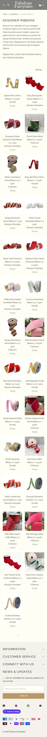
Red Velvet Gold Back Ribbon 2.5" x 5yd (12, 382)
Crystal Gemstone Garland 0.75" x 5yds (12, 617)
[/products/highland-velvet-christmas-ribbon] (34, 245)
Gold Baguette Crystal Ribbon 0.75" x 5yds (34, 382)
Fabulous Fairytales (17, 732)
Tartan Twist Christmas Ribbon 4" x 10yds (12, 260)
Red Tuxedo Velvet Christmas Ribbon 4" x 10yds (12, 578)
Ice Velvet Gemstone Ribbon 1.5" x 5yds (34, 301)
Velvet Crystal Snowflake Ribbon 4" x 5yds (34, 221)
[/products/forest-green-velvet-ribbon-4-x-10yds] (34, 123)
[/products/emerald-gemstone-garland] (34, 483)
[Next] (28, 634)
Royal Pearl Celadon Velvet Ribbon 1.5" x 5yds (34, 578)
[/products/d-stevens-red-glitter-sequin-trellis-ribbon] (12, 521)
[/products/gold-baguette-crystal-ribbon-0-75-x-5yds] (34, 368)
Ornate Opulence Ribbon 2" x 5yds (12, 460)
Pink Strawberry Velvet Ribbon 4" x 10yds (34, 341)
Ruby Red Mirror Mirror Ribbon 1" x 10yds (34, 178)
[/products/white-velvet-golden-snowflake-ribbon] (12, 286)
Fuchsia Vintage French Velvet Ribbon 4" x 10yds (34, 421)
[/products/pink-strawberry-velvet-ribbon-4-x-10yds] (34, 327)
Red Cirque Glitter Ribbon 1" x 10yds (34, 460)
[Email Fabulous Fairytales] (41, 705)
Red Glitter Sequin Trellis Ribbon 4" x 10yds (12, 537)
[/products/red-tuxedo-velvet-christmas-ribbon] (12, 562)
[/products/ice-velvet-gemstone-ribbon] (34, 286)
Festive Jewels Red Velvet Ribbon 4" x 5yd (12, 498)
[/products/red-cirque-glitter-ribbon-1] (34, 446)
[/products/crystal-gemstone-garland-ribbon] (12, 602)
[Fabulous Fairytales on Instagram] (29, 705)
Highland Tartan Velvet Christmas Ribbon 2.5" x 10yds (34, 262)
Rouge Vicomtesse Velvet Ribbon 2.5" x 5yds (12, 343)
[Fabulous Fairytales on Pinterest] (17, 705)
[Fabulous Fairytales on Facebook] (5, 705)
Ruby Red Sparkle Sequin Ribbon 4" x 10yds (34, 99)
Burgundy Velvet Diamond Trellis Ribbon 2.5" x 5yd (12, 139)
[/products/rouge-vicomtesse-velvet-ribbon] (12, 327)
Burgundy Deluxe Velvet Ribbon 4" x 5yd (12, 219)
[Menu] (4, 5)
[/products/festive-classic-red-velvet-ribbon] (12, 368)
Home (5, 14)
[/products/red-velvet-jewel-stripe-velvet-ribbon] (12, 483)
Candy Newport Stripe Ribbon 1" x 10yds (12, 420)
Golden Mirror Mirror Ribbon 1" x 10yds (12, 97)
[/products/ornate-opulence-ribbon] (12, 446)
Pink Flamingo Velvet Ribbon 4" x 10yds (34, 535)
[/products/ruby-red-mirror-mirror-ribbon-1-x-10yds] (34, 164)
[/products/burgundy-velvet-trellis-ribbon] (12, 123)
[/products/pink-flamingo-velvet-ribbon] (34, 521)
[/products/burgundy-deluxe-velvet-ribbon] (12, 205)
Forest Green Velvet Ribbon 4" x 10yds (34, 138)
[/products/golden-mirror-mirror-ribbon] (12, 82)
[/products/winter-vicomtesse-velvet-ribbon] (12, 164)
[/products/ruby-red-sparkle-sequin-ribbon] (34, 82)
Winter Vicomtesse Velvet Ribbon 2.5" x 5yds (12, 180)
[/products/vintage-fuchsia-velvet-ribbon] (34, 405)
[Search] (8, 5)
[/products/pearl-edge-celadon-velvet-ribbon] (34, 562)
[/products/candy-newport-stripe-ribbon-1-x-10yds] (12, 405)
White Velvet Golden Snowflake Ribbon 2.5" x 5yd (12, 302)
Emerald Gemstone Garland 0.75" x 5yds (34, 498)
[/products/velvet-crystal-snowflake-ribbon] (34, 205)
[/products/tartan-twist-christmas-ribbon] (12, 245)
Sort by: (38, 70)
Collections (14, 14)
